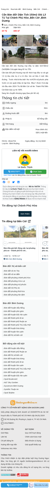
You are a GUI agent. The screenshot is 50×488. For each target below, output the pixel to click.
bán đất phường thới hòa (14, 291)
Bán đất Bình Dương (13, 303)
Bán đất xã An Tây (11, 271)
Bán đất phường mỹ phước (15, 284)
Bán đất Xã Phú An (12, 288)
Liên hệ (4, 437)
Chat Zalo (37, 171)
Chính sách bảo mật (33, 437)
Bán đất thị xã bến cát (14, 266)
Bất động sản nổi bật (14, 343)
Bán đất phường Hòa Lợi (14, 281)
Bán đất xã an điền (12, 274)
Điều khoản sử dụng (33, 441)
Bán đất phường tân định (14, 295)
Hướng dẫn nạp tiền (9, 444)
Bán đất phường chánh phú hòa (17, 277)
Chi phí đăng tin (7, 441)
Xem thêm (7, 175)
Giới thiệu (4, 433)
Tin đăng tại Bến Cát (14, 221)
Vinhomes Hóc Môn (9, 448)
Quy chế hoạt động (33, 433)
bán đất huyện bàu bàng (14, 328)
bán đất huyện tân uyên (14, 331)
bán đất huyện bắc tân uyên (15, 314)
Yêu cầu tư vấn (41, 485)
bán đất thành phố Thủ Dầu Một (17, 325)
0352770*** (15, 485)
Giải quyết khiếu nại (33, 444)
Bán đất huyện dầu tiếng (14, 308)
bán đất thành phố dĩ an (14, 318)
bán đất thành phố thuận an (15, 321)
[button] (45, 243)
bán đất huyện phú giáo (14, 311)
